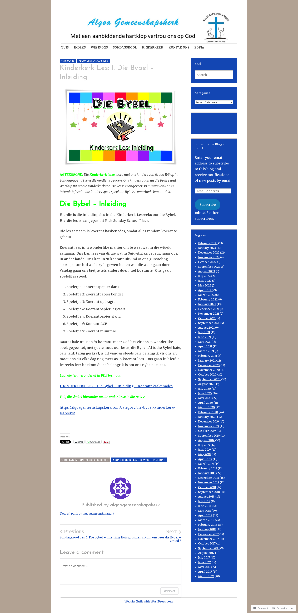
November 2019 (208, 426)
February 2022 (208, 299)
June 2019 (204, 449)
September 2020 (209, 379)
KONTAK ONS (178, 47)
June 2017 (204, 562)
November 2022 (209, 257)
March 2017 (206, 576)
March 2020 (206, 407)
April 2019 (205, 459)
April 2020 (205, 402)
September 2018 (209, 492)
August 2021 (206, 327)
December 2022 (208, 252)
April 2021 (205, 346)
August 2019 (206, 440)
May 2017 (204, 567)
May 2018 (204, 510)
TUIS (65, 47)
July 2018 (204, 501)
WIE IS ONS (99, 47)
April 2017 (205, 571)
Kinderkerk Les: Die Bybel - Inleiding (140, 460)
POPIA (199, 47)
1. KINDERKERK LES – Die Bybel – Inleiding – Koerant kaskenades (116, 386)
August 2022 (206, 271)
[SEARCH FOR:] (214, 74)
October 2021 (207, 318)
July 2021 (204, 332)
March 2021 (206, 351)
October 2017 (207, 543)
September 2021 (209, 323)
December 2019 (208, 421)
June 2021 (204, 337)
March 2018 (206, 520)
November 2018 (208, 482)
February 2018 (207, 524)
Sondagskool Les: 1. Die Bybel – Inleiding (90, 534)
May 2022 (204, 285)
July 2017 (204, 557)
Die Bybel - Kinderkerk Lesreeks (86, 460)
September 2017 (209, 548)
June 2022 (204, 280)
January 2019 (207, 473)
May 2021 (204, 341)
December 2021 (208, 309)
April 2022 (205, 290)
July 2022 (204, 276)
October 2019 (207, 430)
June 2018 (204, 506)
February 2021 (207, 355)
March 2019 (206, 463)
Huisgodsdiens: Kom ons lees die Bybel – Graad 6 (151, 536)
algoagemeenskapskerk (93, 60)
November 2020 (209, 370)
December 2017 (208, 534)
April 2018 (205, 515)
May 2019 (204, 454)
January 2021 (207, 360)
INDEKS (80, 47)
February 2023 (207, 243)
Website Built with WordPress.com (149, 601)
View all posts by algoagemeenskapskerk (87, 513)
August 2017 (206, 552)
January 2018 (207, 529)
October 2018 (207, 487)
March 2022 (206, 294)
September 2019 (209, 435)
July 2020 (204, 388)
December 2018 (208, 477)
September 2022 (209, 266)
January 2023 (207, 248)
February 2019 (207, 468)
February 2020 (208, 412)
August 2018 (206, 496)
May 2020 (205, 398)
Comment (169, 590)
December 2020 (209, 365)
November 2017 (208, 539)
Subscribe (208, 204)
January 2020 (207, 417)
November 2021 (208, 313)
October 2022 (207, 262)
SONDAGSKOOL (125, 47)
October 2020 (207, 374)
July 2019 (204, 445)
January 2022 (207, 304)
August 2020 (206, 384)
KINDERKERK (152, 47)
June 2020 (205, 393)
